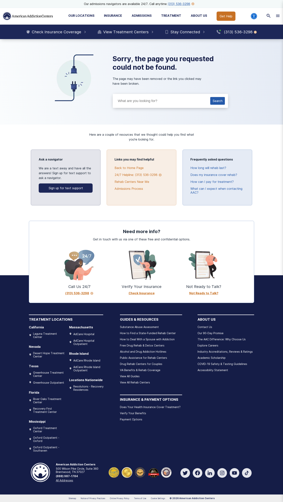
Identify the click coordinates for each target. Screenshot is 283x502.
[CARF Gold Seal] (114, 472)
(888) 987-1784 (67, 476)
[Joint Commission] (127, 472)
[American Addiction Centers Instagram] (222, 473)
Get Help (226, 16)
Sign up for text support (66, 188)
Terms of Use (140, 498)
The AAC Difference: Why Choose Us (222, 339)
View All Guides (130, 376)
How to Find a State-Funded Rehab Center (148, 333)
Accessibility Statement (213, 370)
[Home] (28, 16)
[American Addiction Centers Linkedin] (209, 473)
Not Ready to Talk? (203, 293)
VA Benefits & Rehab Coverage (140, 370)
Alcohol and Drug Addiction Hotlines (143, 351)
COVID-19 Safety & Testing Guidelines (222, 364)
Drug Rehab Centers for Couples (141, 364)
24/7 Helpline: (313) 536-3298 (136, 175)
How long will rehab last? (208, 168)
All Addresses (64, 480)
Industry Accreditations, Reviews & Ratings (225, 351)
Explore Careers (208, 345)
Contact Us (205, 327)
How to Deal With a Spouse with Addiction (147, 339)
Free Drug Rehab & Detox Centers (142, 345)
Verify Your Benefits (133, 413)
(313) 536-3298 (179, 4)
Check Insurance (142, 293)
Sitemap (72, 498)
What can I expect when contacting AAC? (216, 190)
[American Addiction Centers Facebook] (197, 473)
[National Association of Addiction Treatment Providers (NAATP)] (166, 472)
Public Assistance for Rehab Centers (143, 357)
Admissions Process (129, 189)
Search (218, 101)
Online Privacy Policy (119, 498)
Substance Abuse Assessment (139, 327)
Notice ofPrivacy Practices (93, 498)
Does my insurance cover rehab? (213, 175)
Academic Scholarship (212, 357)
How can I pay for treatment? (212, 182)
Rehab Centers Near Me (132, 182)
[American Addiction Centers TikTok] (246, 473)
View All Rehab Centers (135, 382)
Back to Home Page (129, 168)
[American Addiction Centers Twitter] (185, 473)
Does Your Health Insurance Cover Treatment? (150, 407)
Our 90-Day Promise (211, 333)
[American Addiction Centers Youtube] (234, 473)
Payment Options (131, 419)
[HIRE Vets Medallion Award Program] (140, 472)
